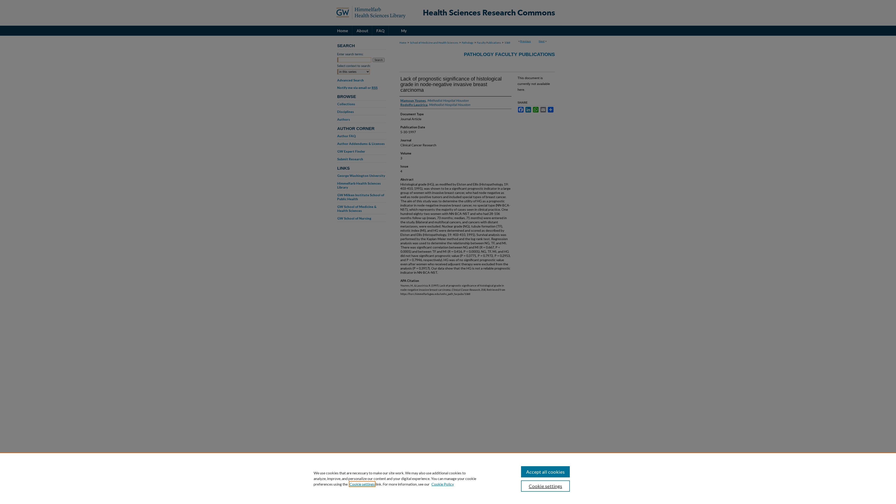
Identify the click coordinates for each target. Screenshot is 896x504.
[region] (448, 478)
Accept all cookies (545, 472)
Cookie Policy (442, 484)
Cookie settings (362, 484)
